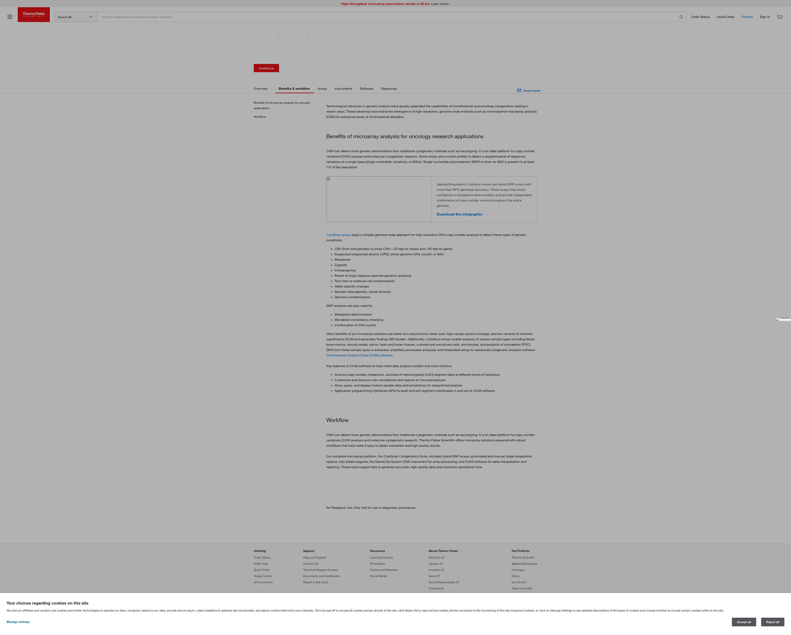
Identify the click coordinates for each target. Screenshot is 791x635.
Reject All (772, 622)
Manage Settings (18, 622)
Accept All (744, 622)
